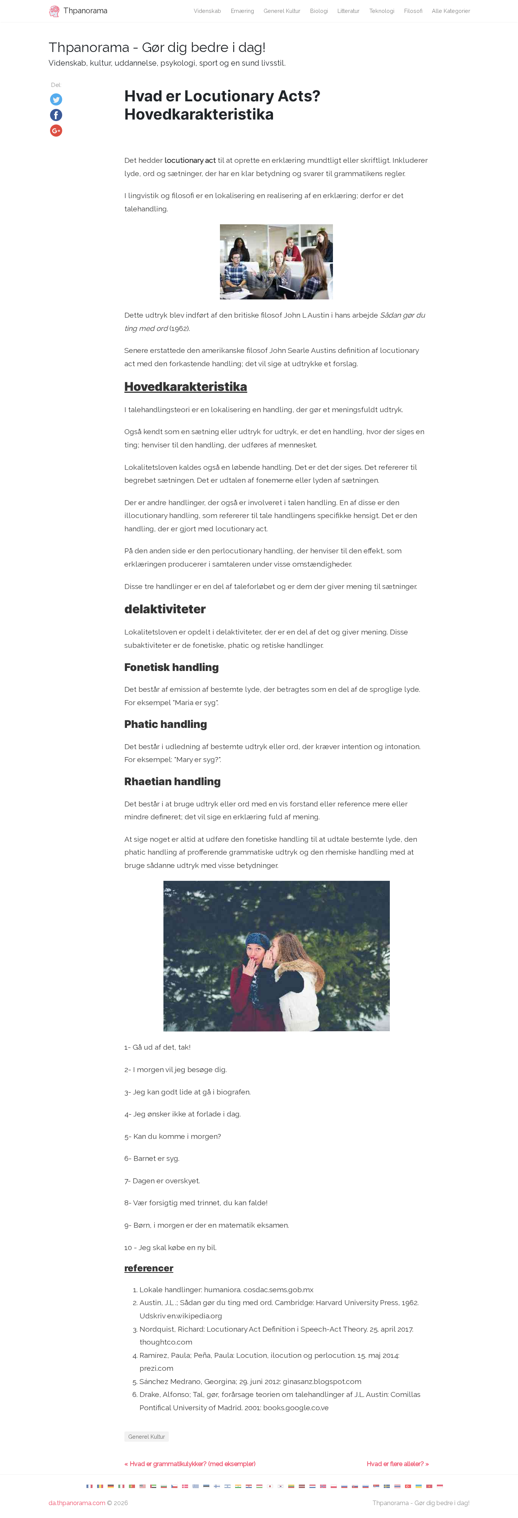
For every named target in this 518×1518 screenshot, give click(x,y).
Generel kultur (282, 11)
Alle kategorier (451, 11)
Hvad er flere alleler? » (398, 1464)
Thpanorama (84, 10)
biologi (319, 11)
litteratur (348, 11)
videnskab (207, 11)
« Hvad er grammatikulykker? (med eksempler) (190, 1464)
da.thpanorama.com (77, 1503)
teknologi (381, 11)
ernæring (242, 11)
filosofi (413, 11)
